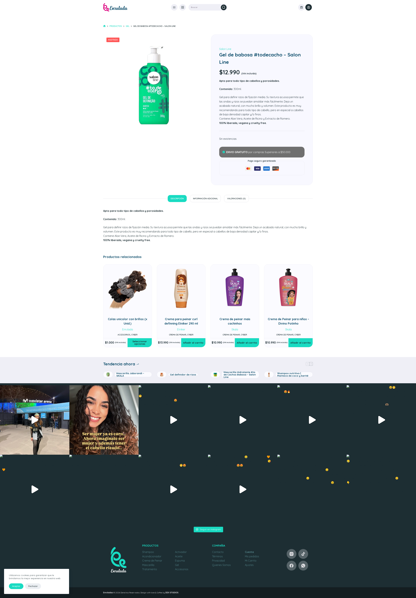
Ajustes (249, 565)
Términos (217, 556)
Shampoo (148, 552)
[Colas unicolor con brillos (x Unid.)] (127, 288)
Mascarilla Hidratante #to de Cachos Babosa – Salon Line (240, 374)
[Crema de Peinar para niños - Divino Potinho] (288, 288)
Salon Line (225, 49)
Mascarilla (148, 565)
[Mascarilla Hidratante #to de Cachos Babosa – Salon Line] (215, 374)
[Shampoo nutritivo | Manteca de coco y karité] (269, 374)
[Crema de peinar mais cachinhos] (235, 288)
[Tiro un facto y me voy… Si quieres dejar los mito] (34, 489)
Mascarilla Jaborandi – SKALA (130, 374)
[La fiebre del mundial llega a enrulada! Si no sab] (104, 489)
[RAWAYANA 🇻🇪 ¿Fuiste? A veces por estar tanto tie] (34, 420)
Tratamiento (149, 569)
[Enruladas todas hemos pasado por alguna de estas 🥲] (381, 489)
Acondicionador (151, 556)
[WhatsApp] (303, 566)
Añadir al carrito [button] (193, 342)
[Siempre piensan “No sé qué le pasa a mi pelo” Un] (173, 420)
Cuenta (249, 552)
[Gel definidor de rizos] (162, 374)
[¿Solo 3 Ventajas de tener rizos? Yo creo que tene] (173, 489)
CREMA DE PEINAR (177, 334)
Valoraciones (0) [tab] (236, 198)
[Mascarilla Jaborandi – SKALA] (108, 374)
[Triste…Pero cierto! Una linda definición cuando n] (242, 420)
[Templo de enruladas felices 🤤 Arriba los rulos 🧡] (242, 489)
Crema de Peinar (152, 560)
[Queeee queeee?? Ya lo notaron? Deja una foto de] (312, 420)
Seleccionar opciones (139, 342)
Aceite (178, 556)
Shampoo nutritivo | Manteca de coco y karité (292, 374)
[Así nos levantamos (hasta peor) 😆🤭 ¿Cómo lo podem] (381, 420)
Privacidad (218, 560)
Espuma (180, 560)
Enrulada (127, 329)
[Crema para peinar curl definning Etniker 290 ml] (181, 288)
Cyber (134, 334)
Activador (181, 552)
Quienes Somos (221, 565)
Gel (177, 565)
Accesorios (181, 569)
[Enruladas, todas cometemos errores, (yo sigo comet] (312, 489)
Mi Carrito (250, 560)
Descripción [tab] (177, 198)
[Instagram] (291, 554)
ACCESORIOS (124, 334)
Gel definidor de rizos (183, 374)
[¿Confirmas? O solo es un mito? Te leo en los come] (104, 420)
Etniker (181, 329)
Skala (235, 329)
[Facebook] (291, 566)
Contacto (218, 552)
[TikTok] (303, 554)
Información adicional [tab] (205, 198)
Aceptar (16, 586)
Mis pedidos (252, 556)
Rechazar (33, 586)
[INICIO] (104, 26)
